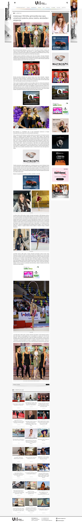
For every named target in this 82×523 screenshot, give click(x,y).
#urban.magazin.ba (61, 518)
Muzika (39, 7)
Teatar (28, 7)
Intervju (48, 7)
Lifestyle (64, 7)
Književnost (33, 7)
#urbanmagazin (61, 520)
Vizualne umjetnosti (20, 7)
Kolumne (53, 7)
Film (43, 7)
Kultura (58, 7)
